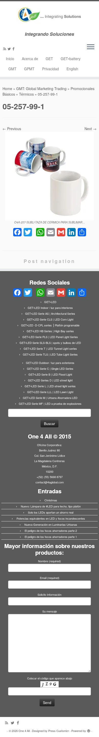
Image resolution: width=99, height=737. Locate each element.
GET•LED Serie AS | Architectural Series (50, 313)
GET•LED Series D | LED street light (50, 380)
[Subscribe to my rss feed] (5, 48)
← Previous (12, 128)
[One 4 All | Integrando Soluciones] (49, 16)
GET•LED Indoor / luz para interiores (50, 308)
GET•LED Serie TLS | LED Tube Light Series (50, 354)
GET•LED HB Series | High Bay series (50, 331)
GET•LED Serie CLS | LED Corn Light (50, 319)
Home (7, 88)
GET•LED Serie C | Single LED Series (50, 368)
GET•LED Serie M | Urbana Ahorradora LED (50, 398)
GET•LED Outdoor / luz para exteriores (50, 363)
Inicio (10, 58)
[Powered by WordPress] (88, 729)
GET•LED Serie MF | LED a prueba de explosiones (50, 403)
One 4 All (24, 731)
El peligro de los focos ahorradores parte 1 (51, 537)
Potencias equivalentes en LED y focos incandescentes (50, 518)
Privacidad (50, 68)
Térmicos (26, 94)
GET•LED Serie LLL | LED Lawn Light (50, 392)
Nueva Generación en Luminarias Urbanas (50, 524)
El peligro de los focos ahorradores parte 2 (51, 531)
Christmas (50, 500)
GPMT (29, 68)
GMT (12, 68)
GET (49, 58)
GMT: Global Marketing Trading (41, 88)
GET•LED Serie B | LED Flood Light (50, 374)
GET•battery (70, 58)
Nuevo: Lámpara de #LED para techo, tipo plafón (51, 506)
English (72, 68)
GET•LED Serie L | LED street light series (50, 386)
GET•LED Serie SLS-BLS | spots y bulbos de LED (50, 343)
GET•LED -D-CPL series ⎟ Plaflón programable (50, 325)
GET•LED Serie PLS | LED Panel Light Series (50, 337)
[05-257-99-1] (49, 175)
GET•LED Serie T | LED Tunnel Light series (50, 348)
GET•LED (50, 302)
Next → (90, 128)
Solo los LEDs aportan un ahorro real (50, 512)
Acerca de (30, 58)
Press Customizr (58, 731)
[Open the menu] (90, 47)
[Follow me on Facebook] (14, 48)
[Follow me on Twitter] (10, 48)
